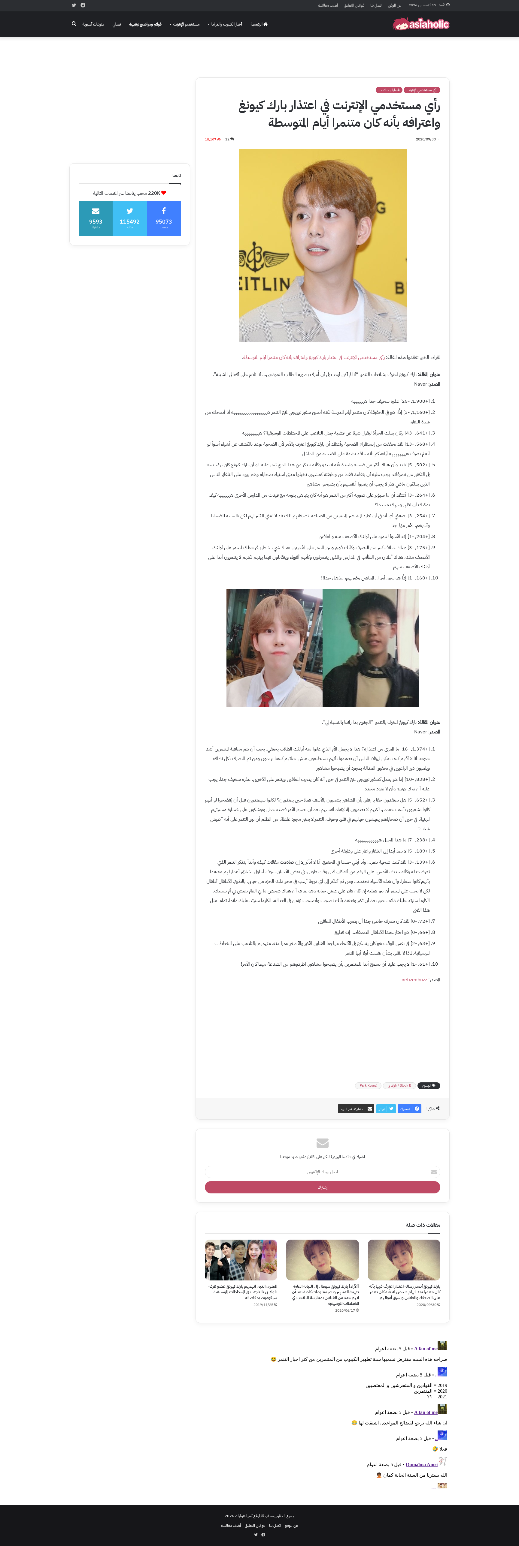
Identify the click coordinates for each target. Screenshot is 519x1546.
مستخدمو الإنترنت (186, 24)
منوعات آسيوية (93, 24)
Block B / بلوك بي (399, 1085)
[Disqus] (323, 1413)
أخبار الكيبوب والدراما (226, 24)
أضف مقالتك (328, 5)
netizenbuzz (414, 979)
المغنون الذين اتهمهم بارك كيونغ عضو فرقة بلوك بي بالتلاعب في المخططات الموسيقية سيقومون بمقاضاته (242, 1292)
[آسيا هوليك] (421, 24)
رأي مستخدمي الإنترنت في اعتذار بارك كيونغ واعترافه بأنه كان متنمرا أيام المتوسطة (314, 357)
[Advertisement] (259, 53)
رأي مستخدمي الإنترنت (422, 90)
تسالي (117, 24)
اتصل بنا (376, 5)
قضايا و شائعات (389, 90)
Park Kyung (368, 1085)
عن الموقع (394, 5)
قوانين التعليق (354, 5)
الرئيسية (257, 24)
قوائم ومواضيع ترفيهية (145, 24)
